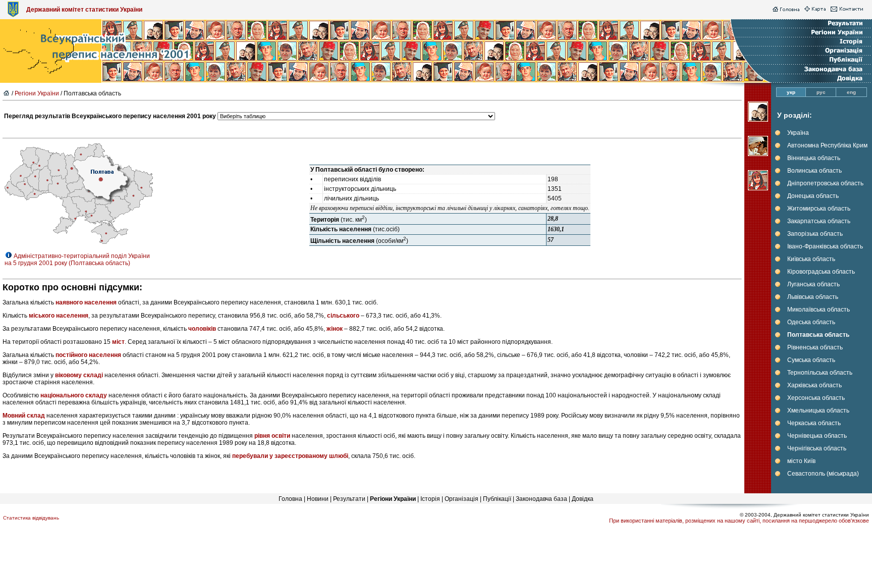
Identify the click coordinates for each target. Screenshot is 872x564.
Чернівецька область (817, 435)
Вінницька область (813, 158)
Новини (318, 498)
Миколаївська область (818, 309)
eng (851, 92)
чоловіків (202, 328)
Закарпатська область (818, 221)
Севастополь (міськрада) (823, 473)
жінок (334, 328)
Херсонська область (816, 397)
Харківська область (814, 385)
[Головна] (786, 9)
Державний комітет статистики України (84, 9)
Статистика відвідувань (31, 518)
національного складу (73, 395)
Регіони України (37, 93)
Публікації (497, 498)
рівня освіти (272, 435)
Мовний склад (24, 415)
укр (791, 92)
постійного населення (88, 354)
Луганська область (813, 284)
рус (821, 92)
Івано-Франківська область (825, 246)
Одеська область (811, 322)
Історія (430, 498)
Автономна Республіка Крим (827, 145)
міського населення (58, 315)
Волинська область (814, 170)
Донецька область (813, 195)
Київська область (811, 259)
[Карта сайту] (815, 9)
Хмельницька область (818, 410)
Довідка (582, 498)
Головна (290, 498)
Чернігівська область (816, 448)
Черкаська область (814, 423)
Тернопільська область (819, 372)
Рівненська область (815, 347)
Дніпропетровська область (825, 183)
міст (118, 341)
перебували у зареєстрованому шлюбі (290, 455)
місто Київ (801, 461)
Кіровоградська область (821, 271)
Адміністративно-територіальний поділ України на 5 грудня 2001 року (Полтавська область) (77, 259)
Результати (349, 498)
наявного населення (86, 302)
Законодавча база (541, 498)
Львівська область (812, 296)
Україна (798, 132)
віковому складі (79, 375)
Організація (461, 498)
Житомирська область (818, 208)
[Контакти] (847, 9)
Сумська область (811, 360)
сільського (343, 315)
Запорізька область (815, 233)
